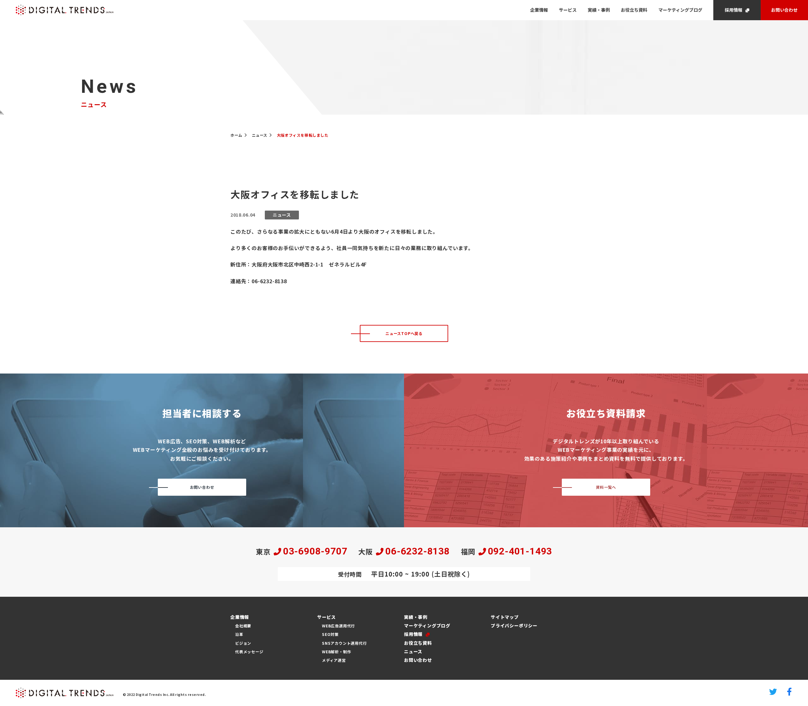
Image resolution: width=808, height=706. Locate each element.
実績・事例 (599, 10)
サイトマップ (505, 617)
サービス (568, 10)
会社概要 (243, 625)
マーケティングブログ (680, 10)
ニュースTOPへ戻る (404, 333)
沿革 (239, 634)
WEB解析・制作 (336, 651)
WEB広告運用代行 (338, 625)
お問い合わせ (784, 10)
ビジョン (243, 643)
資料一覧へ (606, 487)
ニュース (413, 651)
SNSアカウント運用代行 (344, 643)
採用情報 (733, 10)
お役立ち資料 (634, 10)
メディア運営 (334, 660)
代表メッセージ (249, 651)
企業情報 (539, 10)
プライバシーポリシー (514, 625)
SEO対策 (330, 634)
